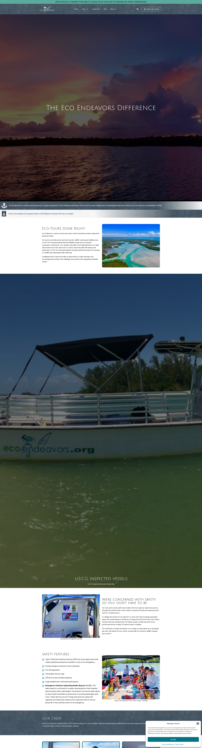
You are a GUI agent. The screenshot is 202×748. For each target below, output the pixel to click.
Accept (173, 739)
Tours (84, 9)
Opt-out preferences (168, 744)
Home (76, 9)
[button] (198, 724)
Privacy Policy (179, 744)
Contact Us (95, 9)
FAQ (105, 9)
